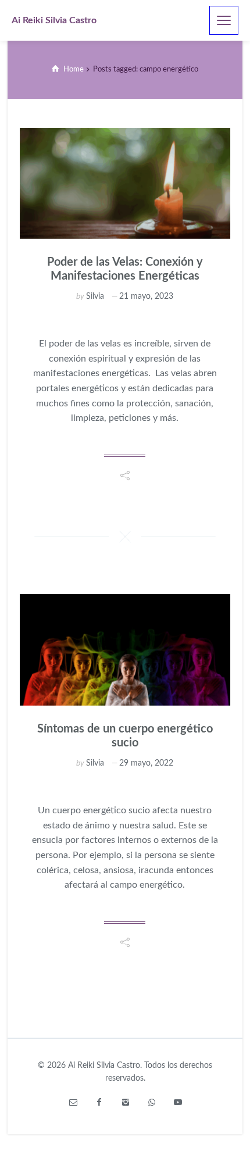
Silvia (95, 296)
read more (124, 444)
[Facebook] (99, 1102)
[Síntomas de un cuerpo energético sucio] (125, 649)
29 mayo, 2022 (146, 763)
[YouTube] (177, 1102)
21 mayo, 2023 (146, 296)
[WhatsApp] (151, 1102)
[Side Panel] (223, 20)
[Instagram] (125, 1102)
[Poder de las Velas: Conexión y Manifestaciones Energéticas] (125, 183)
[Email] (73, 1102)
